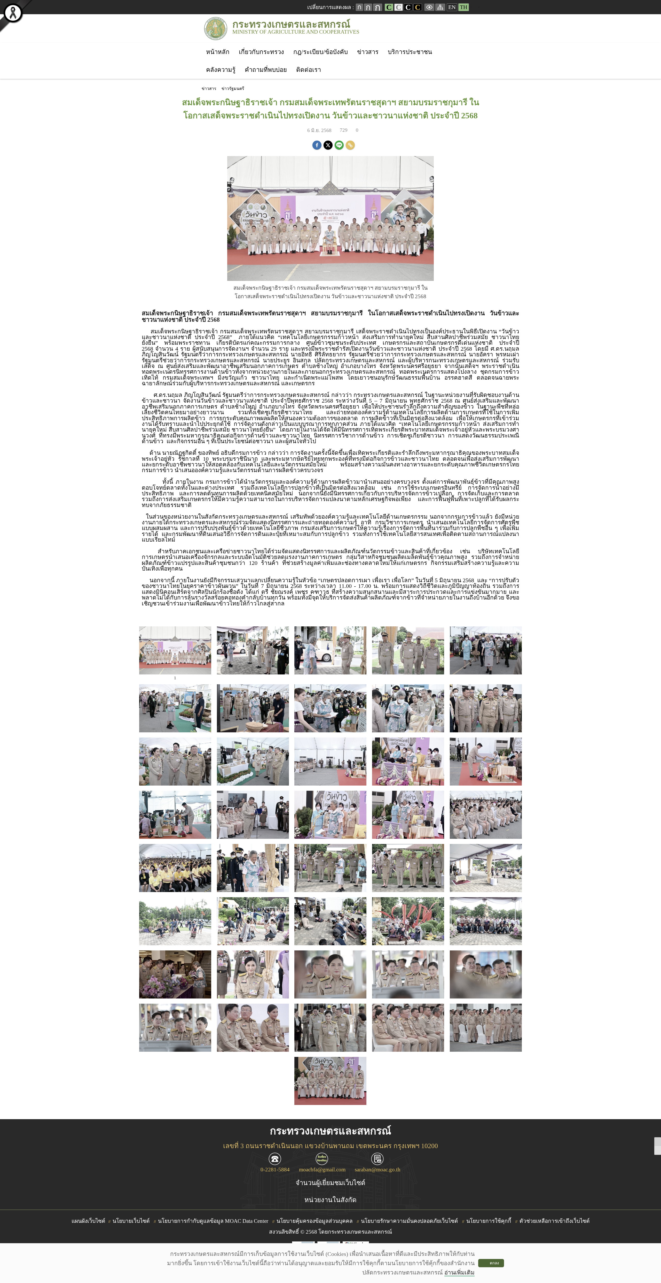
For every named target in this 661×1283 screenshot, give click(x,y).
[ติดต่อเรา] (309, 63)
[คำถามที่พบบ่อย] (266, 63)
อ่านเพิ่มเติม (459, 1272)
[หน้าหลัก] (217, 45)
